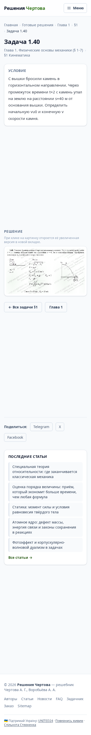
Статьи (27, 698)
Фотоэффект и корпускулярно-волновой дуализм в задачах (38, 545)
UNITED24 (45, 721)
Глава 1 (63, 24)
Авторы (10, 698)
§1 (76, 24)
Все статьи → (20, 557)
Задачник (75, 698)
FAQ (59, 698)
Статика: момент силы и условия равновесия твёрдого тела (41, 509)
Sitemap (25, 705)
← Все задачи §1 (23, 307)
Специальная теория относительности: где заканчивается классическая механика (44, 471)
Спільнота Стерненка (20, 725)
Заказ (9, 705)
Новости (44, 698)
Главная (11, 24)
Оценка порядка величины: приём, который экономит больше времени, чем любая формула (44, 491)
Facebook (15, 437)
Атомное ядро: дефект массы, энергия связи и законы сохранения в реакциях (44, 527)
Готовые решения (37, 24)
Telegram (41, 426)
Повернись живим (69, 721)
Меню (78, 8)
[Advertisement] (45, 177)
